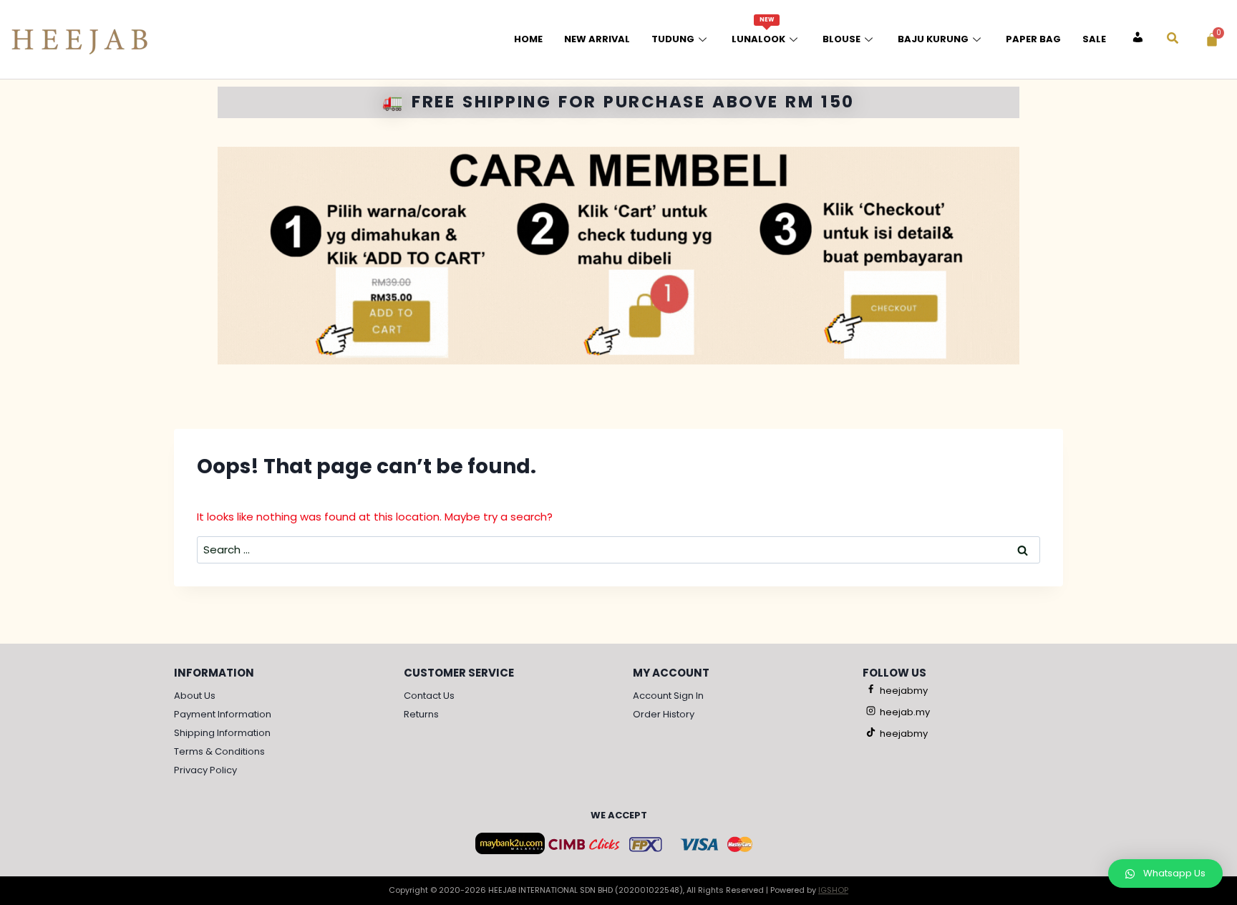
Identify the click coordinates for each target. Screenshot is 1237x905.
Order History (663, 714)
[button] (1165, 873)
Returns (421, 714)
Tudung (672, 39)
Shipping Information (222, 733)
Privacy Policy (205, 770)
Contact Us (429, 695)
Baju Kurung (933, 39)
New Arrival (597, 39)
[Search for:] (618, 549)
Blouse (841, 39)
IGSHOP (833, 890)
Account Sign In (668, 695)
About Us (194, 695)
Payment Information (222, 714)
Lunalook (758, 31)
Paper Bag (1033, 39)
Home (528, 39)
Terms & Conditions (219, 751)
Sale (1094, 39)
